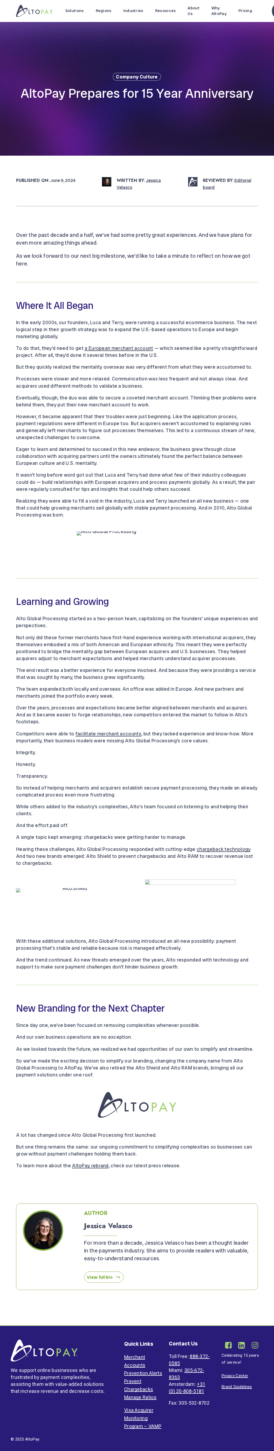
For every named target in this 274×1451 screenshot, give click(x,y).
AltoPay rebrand (90, 1165)
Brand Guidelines (237, 1386)
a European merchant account (119, 348)
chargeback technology (223, 849)
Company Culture (137, 77)
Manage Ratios (140, 1397)
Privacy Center (235, 1375)
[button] (104, 1277)
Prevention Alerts (143, 1373)
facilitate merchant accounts (108, 734)
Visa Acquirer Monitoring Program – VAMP (142, 1418)
